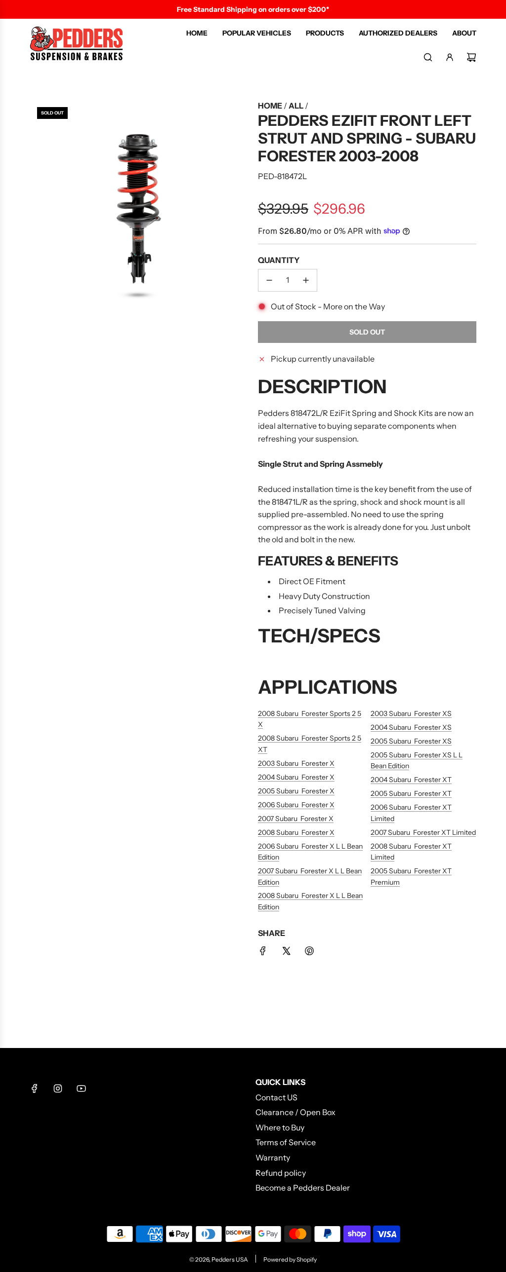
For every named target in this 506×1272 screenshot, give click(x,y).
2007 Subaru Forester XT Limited (423, 832)
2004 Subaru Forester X (296, 777)
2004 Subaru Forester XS (411, 727)
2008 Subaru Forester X (296, 832)
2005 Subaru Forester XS (411, 741)
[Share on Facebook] (263, 953)
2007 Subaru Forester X (296, 818)
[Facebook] (34, 1088)
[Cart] (471, 57)
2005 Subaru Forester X (296, 790)
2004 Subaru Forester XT (411, 779)
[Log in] (450, 57)
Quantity (278, 260)
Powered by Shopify (290, 1259)
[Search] (428, 57)
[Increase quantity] (306, 280)
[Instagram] (58, 1088)
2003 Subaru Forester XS (411, 713)
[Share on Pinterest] (309, 953)
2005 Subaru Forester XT (411, 793)
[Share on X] (286, 953)
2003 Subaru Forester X (296, 763)
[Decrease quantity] (269, 280)
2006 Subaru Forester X (296, 804)
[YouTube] (81, 1088)
